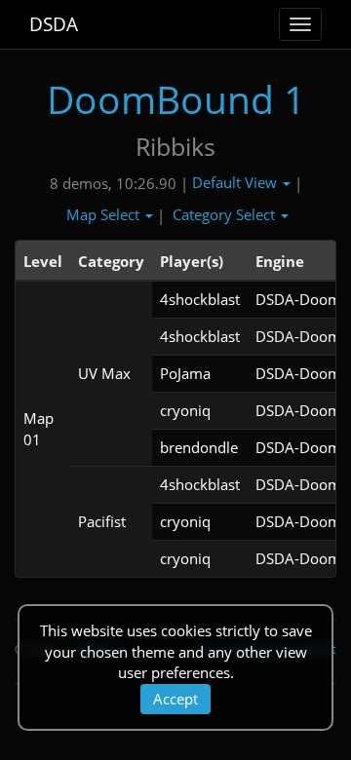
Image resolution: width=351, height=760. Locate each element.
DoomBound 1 (176, 99)
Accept (175, 698)
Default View (236, 182)
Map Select (104, 214)
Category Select (226, 214)
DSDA (53, 24)
